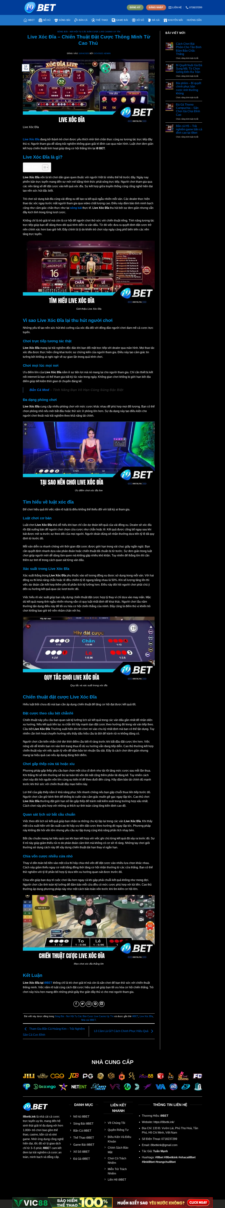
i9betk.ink (29, 1116)
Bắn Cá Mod (39, 390)
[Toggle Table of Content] (43, 167)
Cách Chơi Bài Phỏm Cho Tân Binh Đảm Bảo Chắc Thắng (188, 48)
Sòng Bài (64, 20)
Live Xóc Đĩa (146, 1016)
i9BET (31, 20)
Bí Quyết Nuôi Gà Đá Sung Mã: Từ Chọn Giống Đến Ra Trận (189, 68)
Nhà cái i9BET (88, 1020)
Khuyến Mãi (175, 20)
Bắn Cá (83, 20)
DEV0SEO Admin (102, 53)
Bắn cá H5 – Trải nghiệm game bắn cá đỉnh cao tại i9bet (189, 129)
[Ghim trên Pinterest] (95, 1004)
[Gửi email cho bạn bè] (89, 1004)
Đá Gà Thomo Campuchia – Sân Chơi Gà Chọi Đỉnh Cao (188, 109)
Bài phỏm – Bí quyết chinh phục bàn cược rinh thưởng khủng (188, 88)
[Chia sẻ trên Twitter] (82, 1004)
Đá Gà (156, 20)
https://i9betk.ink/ (163, 1122)
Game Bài (122, 20)
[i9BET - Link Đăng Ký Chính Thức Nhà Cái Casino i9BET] (40, 7)
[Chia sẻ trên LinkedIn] (102, 1004)
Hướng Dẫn (194, 20)
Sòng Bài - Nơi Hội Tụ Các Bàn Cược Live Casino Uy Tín (88, 32)
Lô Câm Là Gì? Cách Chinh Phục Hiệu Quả (121, 1031)
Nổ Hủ (46, 20)
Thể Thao (102, 20)
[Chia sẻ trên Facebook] (76, 1004)
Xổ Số (140, 20)
